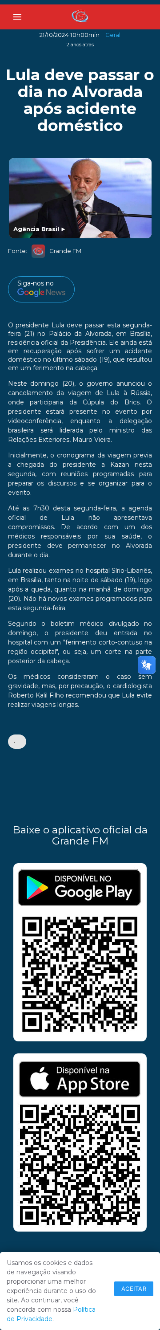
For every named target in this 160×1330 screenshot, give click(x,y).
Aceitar (134, 1288)
